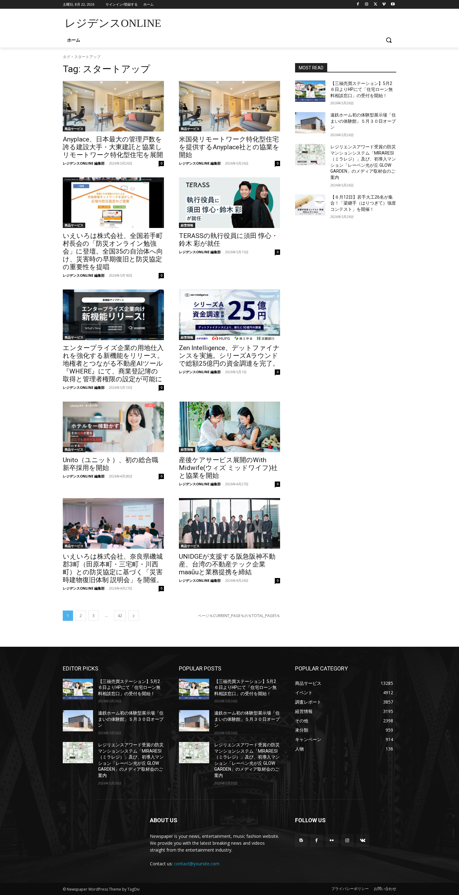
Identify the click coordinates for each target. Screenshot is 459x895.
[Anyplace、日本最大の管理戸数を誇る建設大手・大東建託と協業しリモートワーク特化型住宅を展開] (113, 106)
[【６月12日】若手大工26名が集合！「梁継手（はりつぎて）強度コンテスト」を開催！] (310, 204)
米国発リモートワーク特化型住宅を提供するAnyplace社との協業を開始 (229, 147)
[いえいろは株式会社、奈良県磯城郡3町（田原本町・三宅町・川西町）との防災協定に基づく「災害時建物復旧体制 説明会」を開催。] (113, 523)
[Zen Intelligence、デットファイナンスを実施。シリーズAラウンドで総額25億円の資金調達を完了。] (229, 314)
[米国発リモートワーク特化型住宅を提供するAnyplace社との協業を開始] (229, 106)
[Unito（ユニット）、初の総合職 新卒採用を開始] (113, 427)
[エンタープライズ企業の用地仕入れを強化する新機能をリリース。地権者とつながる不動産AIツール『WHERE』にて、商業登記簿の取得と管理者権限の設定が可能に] (113, 314)
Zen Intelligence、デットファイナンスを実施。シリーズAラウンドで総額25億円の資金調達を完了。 (229, 355)
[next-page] (133, 616)
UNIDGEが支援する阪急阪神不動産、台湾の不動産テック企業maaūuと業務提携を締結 (227, 564)
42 (120, 615)
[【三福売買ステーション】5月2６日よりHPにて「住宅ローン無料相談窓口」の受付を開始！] (310, 91)
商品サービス (74, 128)
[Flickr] (332, 840)
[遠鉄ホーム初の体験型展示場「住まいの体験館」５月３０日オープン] (310, 122)
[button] (388, 39)
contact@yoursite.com (197, 864)
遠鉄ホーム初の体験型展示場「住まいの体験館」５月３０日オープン (363, 121)
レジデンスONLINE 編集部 (84, 163)
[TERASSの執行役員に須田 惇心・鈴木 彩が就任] (229, 202)
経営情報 (187, 225)
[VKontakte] (363, 840)
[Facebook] (358, 4)
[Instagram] (366, 4)
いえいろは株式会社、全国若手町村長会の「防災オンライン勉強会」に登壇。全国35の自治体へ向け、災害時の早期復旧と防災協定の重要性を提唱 (113, 251)
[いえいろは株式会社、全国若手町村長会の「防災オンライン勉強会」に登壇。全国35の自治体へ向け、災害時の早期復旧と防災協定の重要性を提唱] (113, 202)
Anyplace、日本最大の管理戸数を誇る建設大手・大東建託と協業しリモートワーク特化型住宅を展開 (113, 147)
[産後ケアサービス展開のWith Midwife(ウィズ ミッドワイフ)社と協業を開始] (229, 427)
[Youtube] (392, 4)
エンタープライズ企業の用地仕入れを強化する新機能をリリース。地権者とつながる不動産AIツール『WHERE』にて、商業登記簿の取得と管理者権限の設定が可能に (113, 363)
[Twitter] (375, 4)
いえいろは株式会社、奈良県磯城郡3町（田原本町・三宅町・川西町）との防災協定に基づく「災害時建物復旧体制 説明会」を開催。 (113, 568)
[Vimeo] (383, 4)
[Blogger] (301, 840)
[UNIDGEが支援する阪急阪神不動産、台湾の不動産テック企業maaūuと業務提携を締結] (229, 523)
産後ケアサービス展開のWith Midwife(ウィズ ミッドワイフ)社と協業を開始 (228, 467)
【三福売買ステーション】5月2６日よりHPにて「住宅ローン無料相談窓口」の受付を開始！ (361, 89)
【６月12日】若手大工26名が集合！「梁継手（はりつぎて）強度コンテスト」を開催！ (363, 203)
